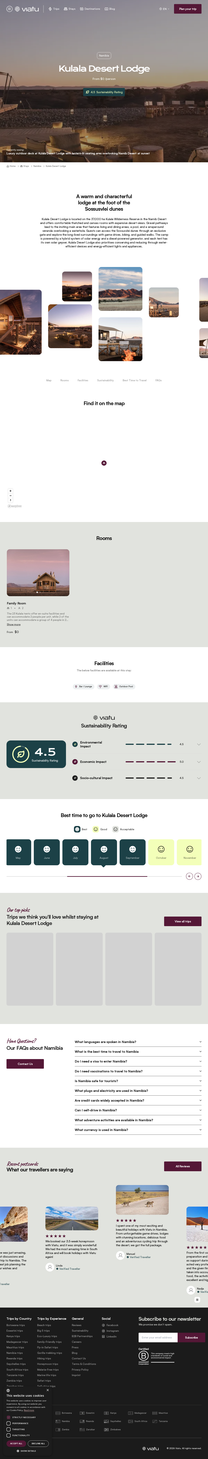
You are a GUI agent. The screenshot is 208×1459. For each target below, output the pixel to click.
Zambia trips (14, 1380)
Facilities (83, 380)
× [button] (47, 1390)
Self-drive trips (46, 1386)
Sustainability (105, 380)
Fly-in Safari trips (47, 1347)
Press (75, 1347)
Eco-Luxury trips (47, 1336)
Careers (76, 1341)
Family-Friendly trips (49, 1341)
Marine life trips (46, 1375)
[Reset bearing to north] (10, 500)
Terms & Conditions (84, 1364)
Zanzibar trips (14, 1386)
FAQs (159, 380)
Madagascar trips (17, 1341)
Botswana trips (15, 1325)
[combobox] (8, 1390)
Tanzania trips (15, 1375)
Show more (13, 624)
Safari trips (44, 1380)
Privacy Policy (80, 1369)
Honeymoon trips (47, 1364)
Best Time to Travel (135, 380)
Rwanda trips (14, 1358)
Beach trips (44, 1325)
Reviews (76, 1325)
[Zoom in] (10, 491)
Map (49, 380)
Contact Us (79, 1358)
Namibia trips (14, 1352)
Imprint (76, 1375)
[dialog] (27, 1421)
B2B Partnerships (82, 1336)
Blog (74, 1352)
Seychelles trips (16, 1364)
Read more (29, 1410)
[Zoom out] (10, 495)
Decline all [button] (38, 1443)
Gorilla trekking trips (49, 1352)
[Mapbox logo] (14, 506)
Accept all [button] (16, 1443)
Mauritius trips (15, 1347)
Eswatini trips (14, 1330)
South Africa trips (17, 1369)
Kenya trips (13, 1336)
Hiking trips (44, 1358)
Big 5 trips (43, 1330)
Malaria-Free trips (48, 1369)
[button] (38, 572)
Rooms (64, 380)
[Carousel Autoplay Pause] (197, 1300)
